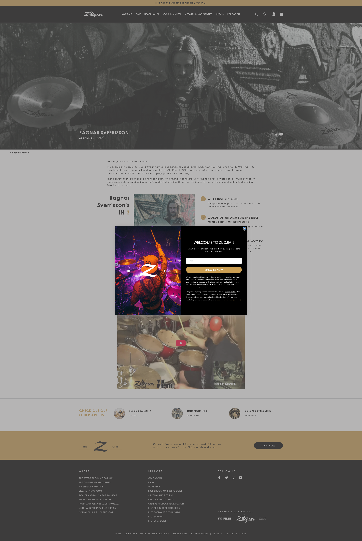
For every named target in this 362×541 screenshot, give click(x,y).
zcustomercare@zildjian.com (228, 300)
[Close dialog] (244, 228)
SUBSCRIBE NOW (214, 269)
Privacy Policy (230, 292)
